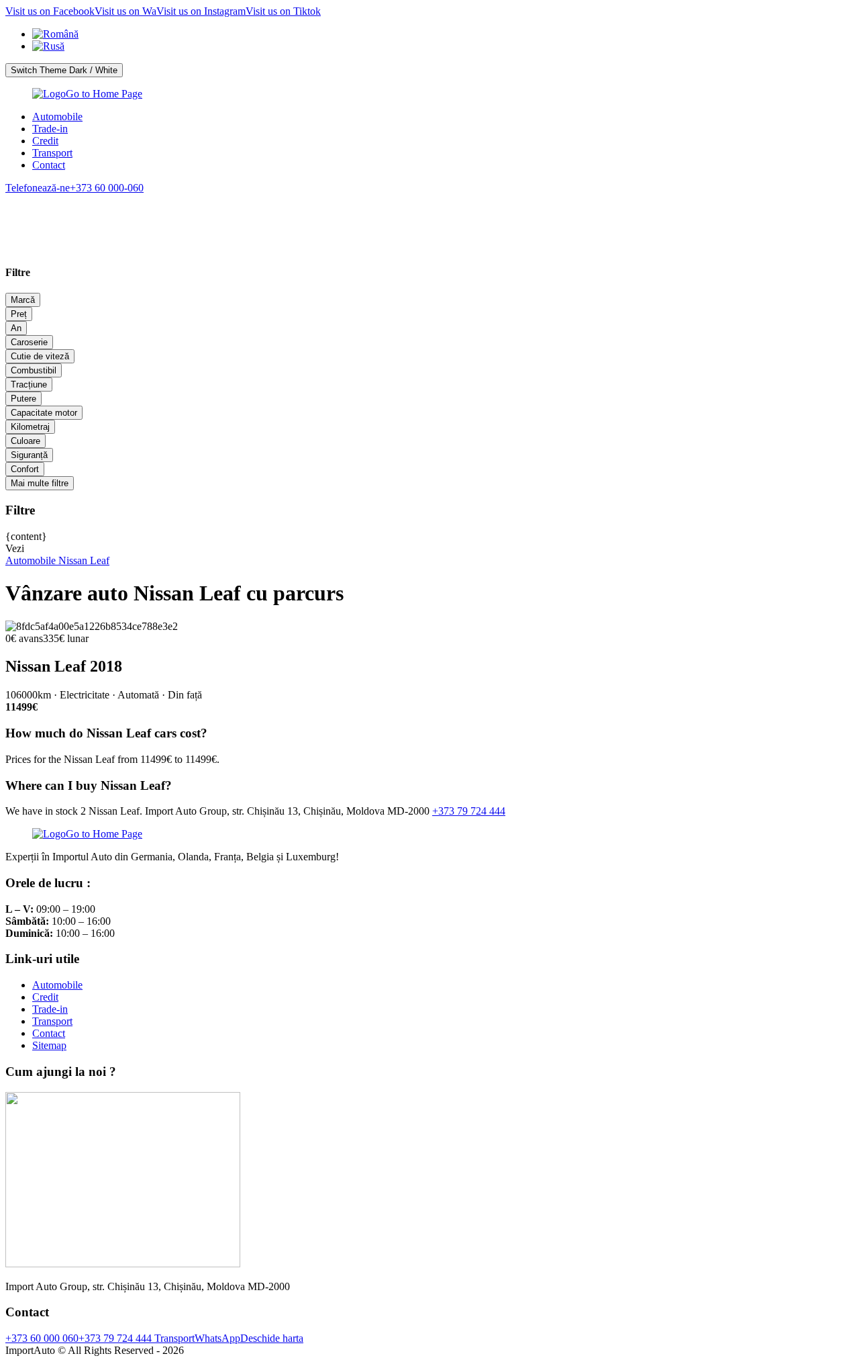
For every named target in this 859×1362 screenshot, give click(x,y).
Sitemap (49, 1045)
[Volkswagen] (207, 212)
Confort (25, 469)
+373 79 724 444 (468, 811)
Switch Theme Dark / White (64, 70)
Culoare (25, 441)
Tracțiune (29, 384)
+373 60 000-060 (74, 187)
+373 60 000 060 (42, 1338)
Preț (19, 314)
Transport (52, 152)
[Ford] (149, 212)
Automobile (57, 116)
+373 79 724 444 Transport (137, 1338)
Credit (45, 140)
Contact (48, 165)
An (16, 328)
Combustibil (33, 370)
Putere (23, 399)
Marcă (23, 300)
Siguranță (29, 455)
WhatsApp (217, 1338)
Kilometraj (30, 427)
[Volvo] (93, 212)
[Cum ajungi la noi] (122, 1263)
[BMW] (37, 212)
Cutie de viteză (40, 356)
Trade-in (50, 128)
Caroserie (29, 342)
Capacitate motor (44, 413)
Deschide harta (271, 1338)
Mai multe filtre (39, 483)
